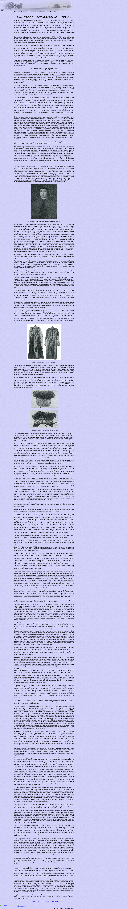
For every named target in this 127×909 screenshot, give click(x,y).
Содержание (45, 901)
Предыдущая (34, 901)
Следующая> (55, 901)
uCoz (72, 908)
